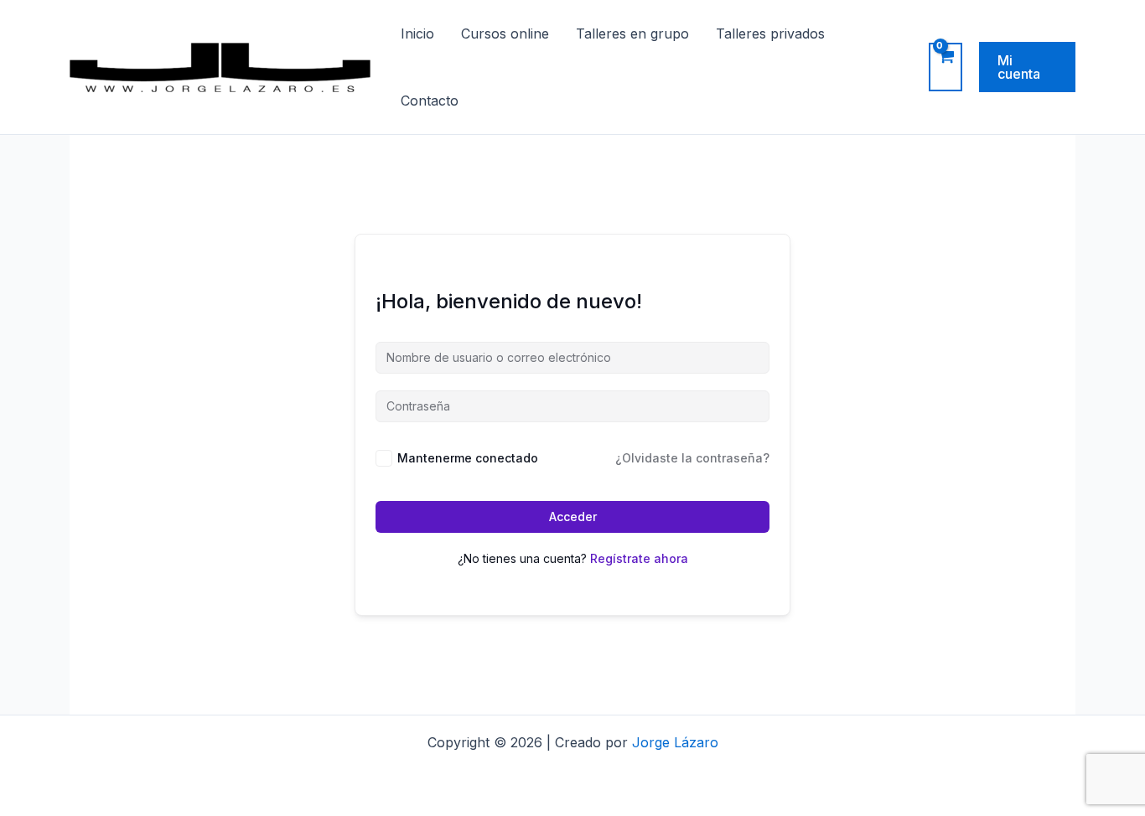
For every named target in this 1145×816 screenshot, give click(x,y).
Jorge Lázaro (675, 742)
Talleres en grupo (632, 33)
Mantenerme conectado (467, 458)
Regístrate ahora (639, 558)
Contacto (430, 100)
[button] (1027, 67)
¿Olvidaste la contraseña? (692, 458)
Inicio (417, 33)
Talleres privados (770, 33)
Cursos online (505, 33)
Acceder (573, 516)
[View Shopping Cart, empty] (945, 67)
